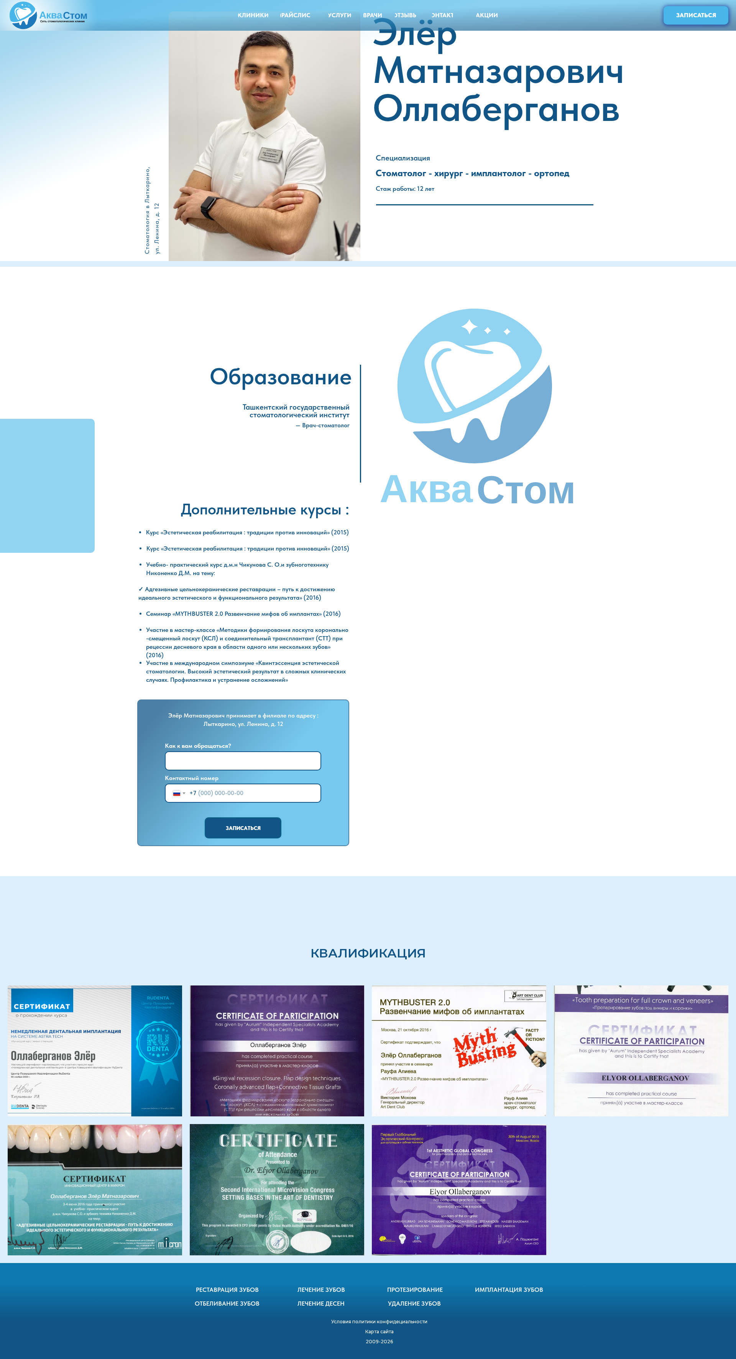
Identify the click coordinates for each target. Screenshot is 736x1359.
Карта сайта (379, 1331)
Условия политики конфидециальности (379, 1321)
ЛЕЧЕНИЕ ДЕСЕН (321, 1303)
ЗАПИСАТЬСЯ (243, 828)
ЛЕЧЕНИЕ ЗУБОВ (321, 1289)
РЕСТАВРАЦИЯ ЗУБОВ (227, 1289)
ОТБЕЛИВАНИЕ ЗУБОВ (227, 1303)
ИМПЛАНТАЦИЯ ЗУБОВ (509, 1289)
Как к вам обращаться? (198, 745)
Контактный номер (192, 778)
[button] (696, 15)
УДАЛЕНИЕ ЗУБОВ (414, 1303)
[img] (49, 15)
